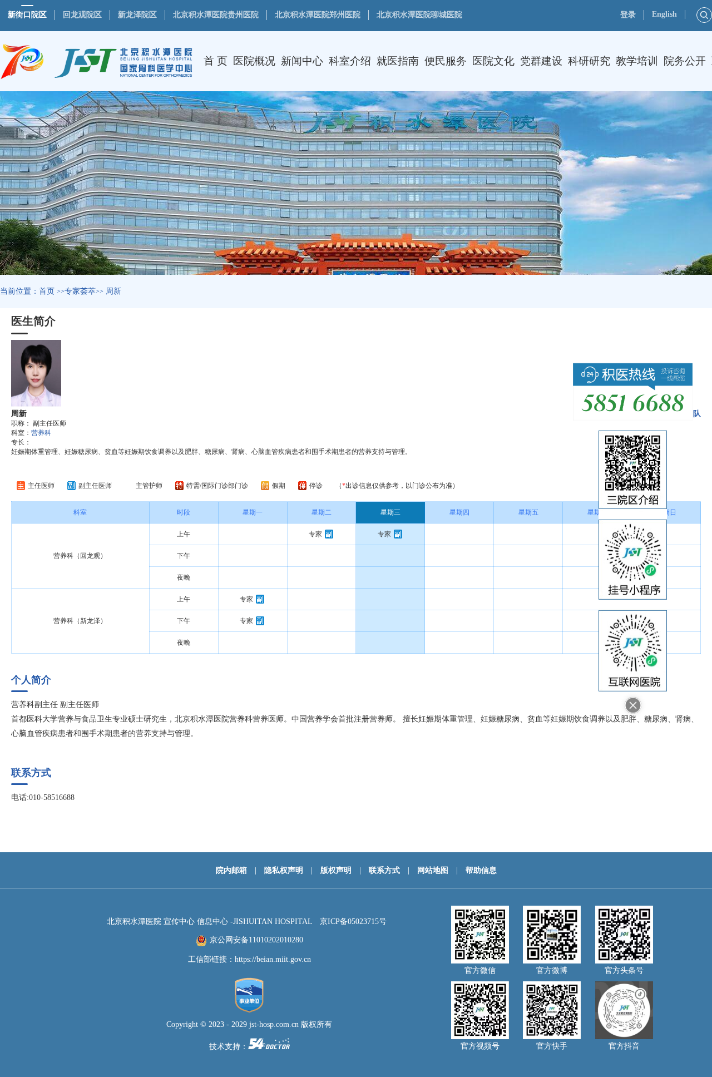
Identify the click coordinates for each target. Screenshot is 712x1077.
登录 (628, 15)
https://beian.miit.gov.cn (273, 959)
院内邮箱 (231, 870)
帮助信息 (481, 870)
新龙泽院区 (137, 15)
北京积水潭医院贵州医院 (216, 15)
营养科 (41, 433)
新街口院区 (27, 15)
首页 (47, 291)
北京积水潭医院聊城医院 (419, 15)
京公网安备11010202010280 (256, 940)
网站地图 (432, 870)
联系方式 (384, 870)
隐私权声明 (283, 870)
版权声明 (336, 870)
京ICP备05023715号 (353, 921)
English (664, 14)
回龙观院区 (82, 15)
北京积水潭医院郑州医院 (317, 15)
